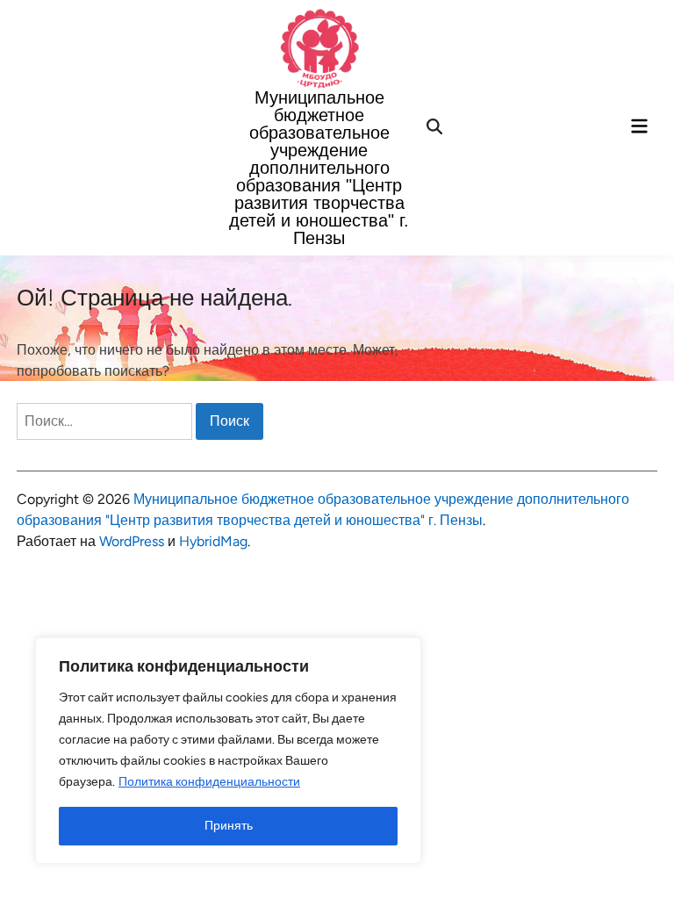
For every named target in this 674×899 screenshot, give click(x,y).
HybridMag (213, 541)
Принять (228, 825)
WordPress (131, 541)
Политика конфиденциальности (209, 781)
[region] (228, 750)
